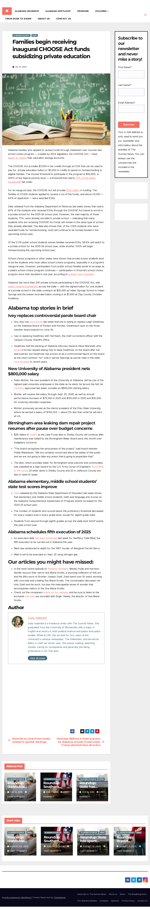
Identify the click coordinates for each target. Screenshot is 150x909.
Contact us (63, 18)
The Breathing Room (137, 894)
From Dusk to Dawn (18, 18)
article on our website (56, 592)
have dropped (21, 361)
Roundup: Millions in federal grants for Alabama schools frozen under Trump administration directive (78, 742)
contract (18, 388)
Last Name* (124, 85)
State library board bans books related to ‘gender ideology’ (31, 740)
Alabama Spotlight (58, 11)
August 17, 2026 (56, 846)
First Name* (125, 67)
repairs (33, 434)
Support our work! (21, 707)
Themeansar (59, 897)
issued (17, 349)
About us (44, 18)
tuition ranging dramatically (23, 286)
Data (16, 493)
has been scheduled (46, 538)
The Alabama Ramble (87, 901)
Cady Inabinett (37, 618)
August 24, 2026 (19, 846)
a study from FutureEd (80, 274)
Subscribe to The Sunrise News (91, 894)
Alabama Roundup (27, 11)
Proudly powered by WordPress (17, 897)
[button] (145, 14)
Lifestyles (104, 901)
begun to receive (17, 157)
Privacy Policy (128, 901)
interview (30, 596)
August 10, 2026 (92, 846)
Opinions (83, 11)
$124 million (72, 190)
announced (36, 321)
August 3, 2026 (128, 846)
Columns (101, 11)
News (34, 35)
